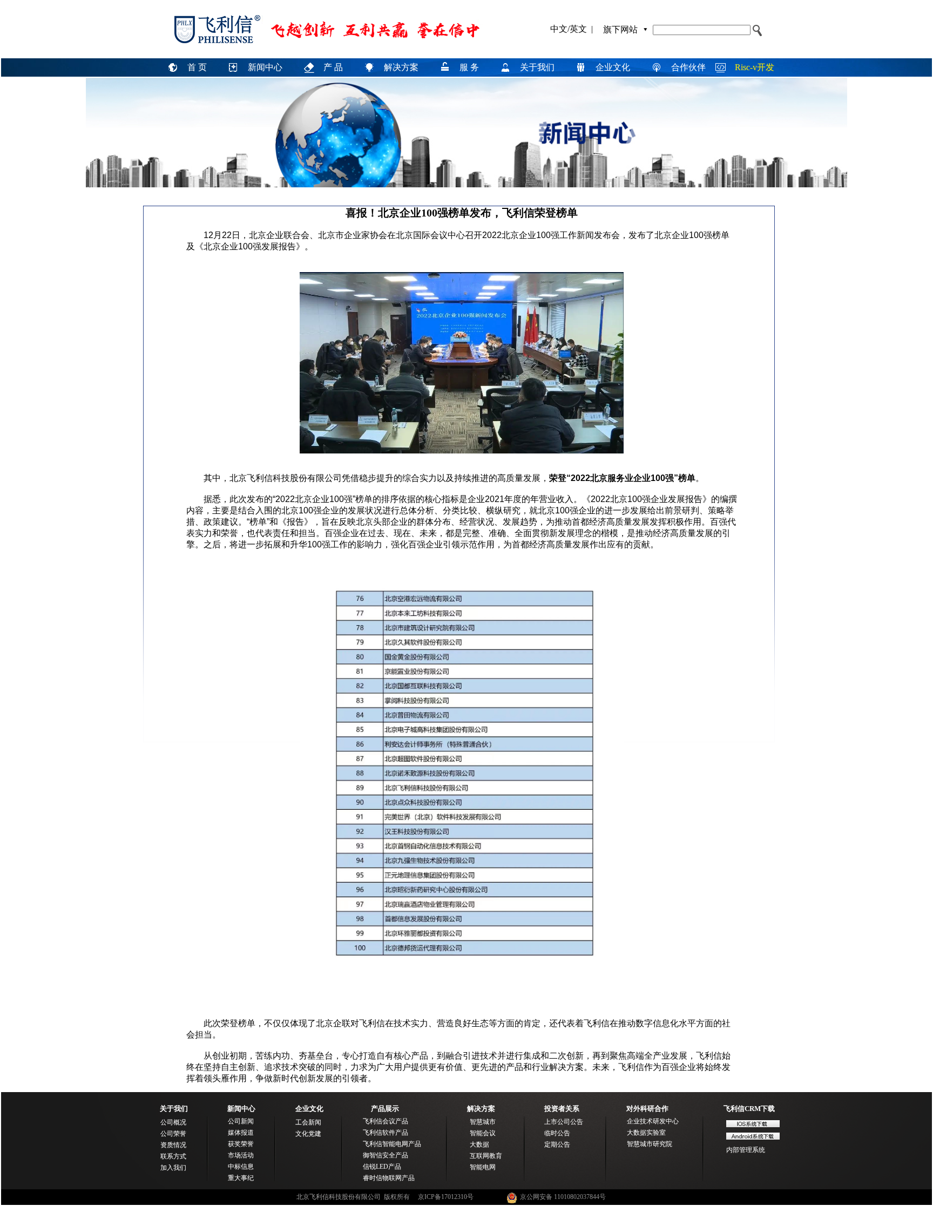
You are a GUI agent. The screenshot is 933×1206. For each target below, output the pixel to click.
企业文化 (613, 67)
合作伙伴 (688, 67)
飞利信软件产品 (385, 1132)
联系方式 (173, 1156)
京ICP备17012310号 (446, 1197)
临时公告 (557, 1133)
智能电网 (483, 1167)
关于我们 (537, 67)
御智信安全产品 (385, 1155)
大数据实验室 (646, 1132)
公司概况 (173, 1122)
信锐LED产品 (382, 1166)
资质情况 (173, 1145)
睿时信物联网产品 (389, 1178)
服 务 (469, 67)
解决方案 (401, 67)
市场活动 (241, 1155)
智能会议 (483, 1133)
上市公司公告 (563, 1122)
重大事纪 (241, 1178)
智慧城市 (483, 1122)
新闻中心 (265, 67)
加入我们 (173, 1167)
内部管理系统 (745, 1150)
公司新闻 (241, 1121)
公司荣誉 (173, 1133)
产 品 (333, 67)
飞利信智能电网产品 (392, 1144)
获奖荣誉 (241, 1144)
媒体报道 (241, 1132)
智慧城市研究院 (649, 1144)
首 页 (197, 67)
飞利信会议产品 (385, 1121)
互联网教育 (486, 1156)
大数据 (479, 1144)
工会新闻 (308, 1122)
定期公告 (557, 1144)
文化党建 (308, 1133)
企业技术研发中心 (653, 1121)
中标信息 (241, 1166)
